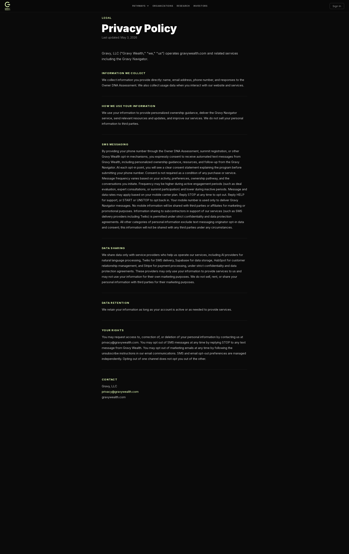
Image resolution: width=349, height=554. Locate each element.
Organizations (162, 6)
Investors (200, 6)
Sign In (337, 6)
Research (183, 6)
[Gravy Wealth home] (7, 6)
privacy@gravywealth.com (120, 392)
